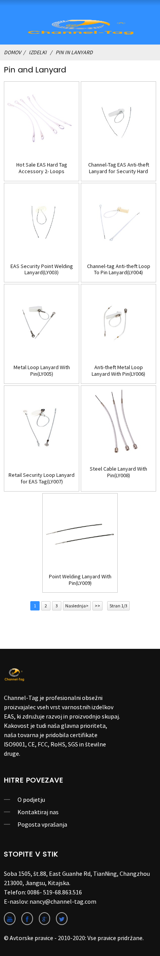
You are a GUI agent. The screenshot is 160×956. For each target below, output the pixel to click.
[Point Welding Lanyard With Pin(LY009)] (80, 530)
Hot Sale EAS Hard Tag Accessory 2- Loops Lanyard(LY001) (41, 168)
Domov (12, 52)
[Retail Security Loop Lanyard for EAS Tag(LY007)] (41, 426)
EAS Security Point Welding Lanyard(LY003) (41, 269)
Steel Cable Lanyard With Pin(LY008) (118, 472)
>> (97, 606)
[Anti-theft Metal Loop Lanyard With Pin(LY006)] (118, 321)
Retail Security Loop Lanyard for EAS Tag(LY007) (42, 478)
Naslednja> (77, 606)
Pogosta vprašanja (42, 824)
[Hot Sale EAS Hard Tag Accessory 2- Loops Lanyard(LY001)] (41, 119)
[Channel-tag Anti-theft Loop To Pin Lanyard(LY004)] (118, 220)
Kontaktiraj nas (38, 812)
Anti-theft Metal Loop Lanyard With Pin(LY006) (118, 370)
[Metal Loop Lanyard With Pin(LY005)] (41, 321)
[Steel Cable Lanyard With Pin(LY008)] (118, 423)
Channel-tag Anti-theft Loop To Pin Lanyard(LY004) (118, 269)
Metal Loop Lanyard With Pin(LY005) (42, 370)
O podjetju (31, 799)
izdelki (38, 52)
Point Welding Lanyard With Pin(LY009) (80, 579)
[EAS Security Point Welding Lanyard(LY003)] (41, 220)
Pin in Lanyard (74, 52)
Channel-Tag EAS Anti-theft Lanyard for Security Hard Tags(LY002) (118, 168)
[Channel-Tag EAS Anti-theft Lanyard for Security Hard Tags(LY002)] (118, 119)
